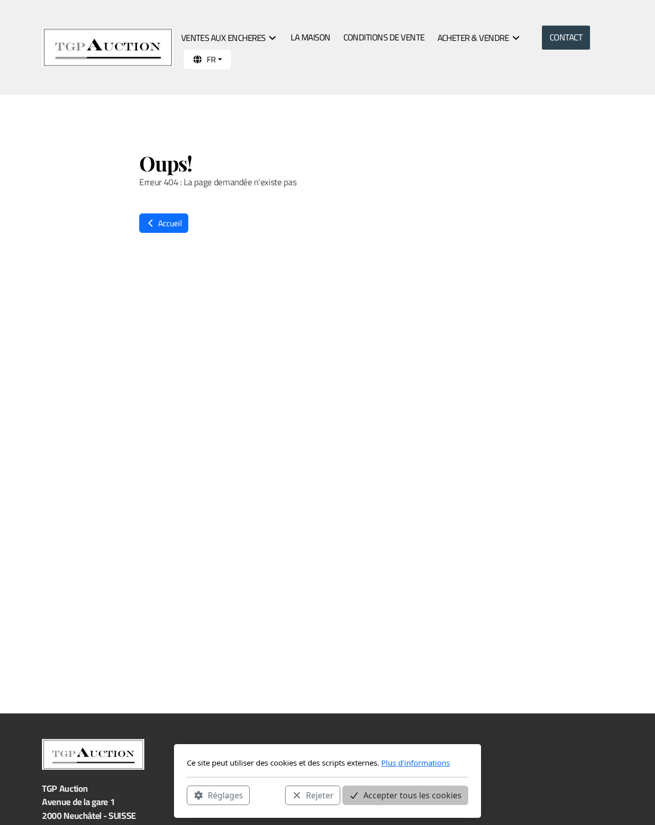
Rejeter (320, 794)
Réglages (225, 794)
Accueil (169, 223)
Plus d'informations (415, 762)
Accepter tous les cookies (412, 794)
